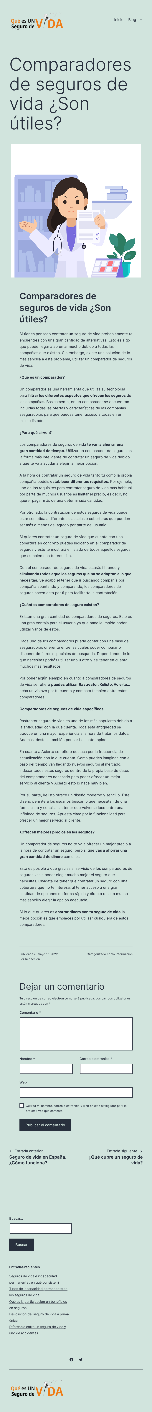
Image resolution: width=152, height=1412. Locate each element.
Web (23, 1082)
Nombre (27, 1059)
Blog (132, 19)
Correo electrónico (96, 1059)
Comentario (30, 1012)
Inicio (118, 19)
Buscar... (16, 1218)
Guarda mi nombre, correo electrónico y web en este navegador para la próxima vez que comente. (76, 1108)
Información (124, 954)
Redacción (32, 959)
